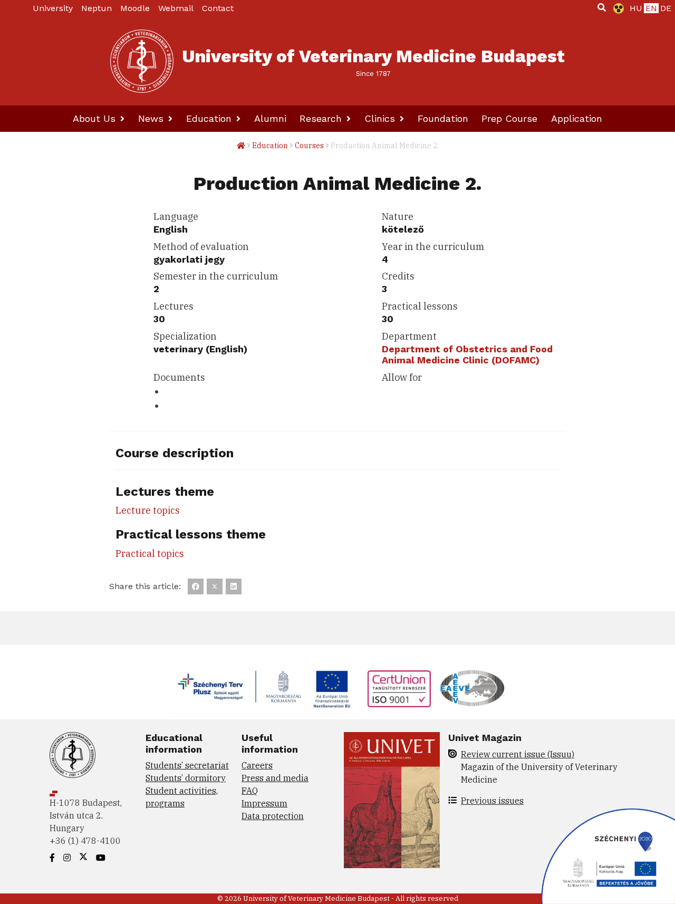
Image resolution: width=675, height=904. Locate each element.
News (152, 118)
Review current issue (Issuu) (517, 754)
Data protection (273, 816)
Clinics (381, 118)
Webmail (176, 8)
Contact (218, 8)
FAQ (250, 790)
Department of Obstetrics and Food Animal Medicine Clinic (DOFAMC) (467, 354)
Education (210, 118)
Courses (309, 145)
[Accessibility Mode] (616, 8)
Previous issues (492, 800)
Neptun (96, 8)
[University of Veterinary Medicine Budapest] (141, 61)
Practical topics (149, 553)
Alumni (270, 118)
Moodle (135, 8)
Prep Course (509, 118)
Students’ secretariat (187, 765)
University (53, 8)
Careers (257, 765)
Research (322, 118)
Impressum (264, 803)
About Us (96, 118)
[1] (601, 7)
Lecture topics (147, 510)
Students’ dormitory (186, 778)
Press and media (275, 778)
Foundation (443, 118)
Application (576, 118)
